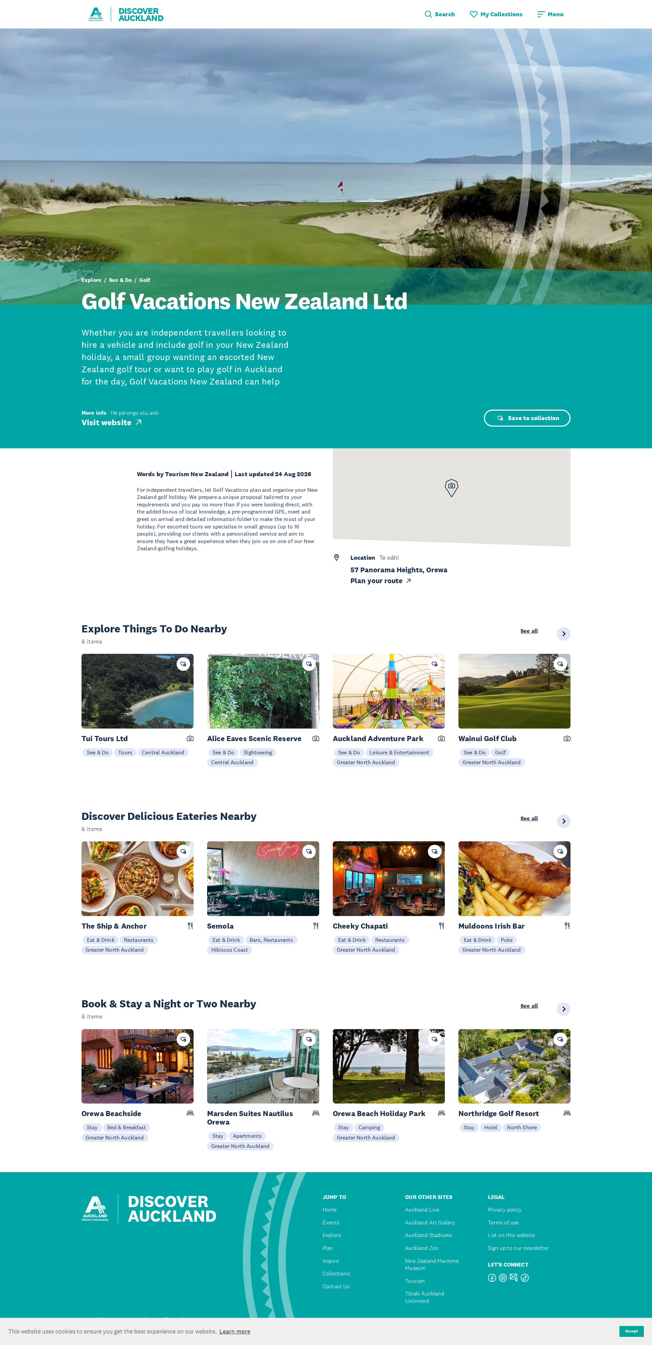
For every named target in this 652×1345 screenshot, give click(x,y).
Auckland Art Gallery (430, 1222)
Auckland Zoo (421, 1248)
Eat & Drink (100, 939)
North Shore (522, 1127)
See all (529, 631)
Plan (328, 1248)
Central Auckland (163, 752)
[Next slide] (563, 634)
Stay (92, 1127)
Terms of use (503, 1222)
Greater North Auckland (366, 762)
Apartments (247, 1135)
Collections (336, 1273)
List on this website (511, 1235)
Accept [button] (631, 1331)
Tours (125, 752)
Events (331, 1222)
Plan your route (376, 581)
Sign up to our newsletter (518, 1248)
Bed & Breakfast (126, 1127)
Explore (92, 280)
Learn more (234, 1331)
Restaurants (139, 939)
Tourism (415, 1281)
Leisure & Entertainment (399, 752)
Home (330, 1209)
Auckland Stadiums (428, 1235)
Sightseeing (258, 752)
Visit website (106, 422)
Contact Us (336, 1286)
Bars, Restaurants (271, 939)
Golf (144, 280)
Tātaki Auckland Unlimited (424, 1297)
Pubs (507, 939)
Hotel (491, 1127)
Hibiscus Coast (229, 949)
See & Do (120, 280)
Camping (369, 1127)
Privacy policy (505, 1209)
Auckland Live (422, 1209)
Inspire (331, 1261)
